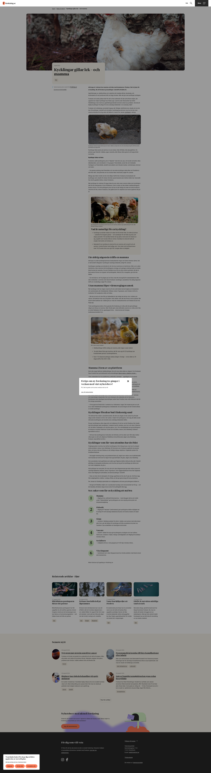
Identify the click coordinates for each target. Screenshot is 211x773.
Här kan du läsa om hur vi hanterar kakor (16, 762)
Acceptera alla (31, 766)
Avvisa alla (20, 766)
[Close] (128, 381)
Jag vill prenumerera (87, 392)
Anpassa (9, 766)
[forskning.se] (7, 3)
